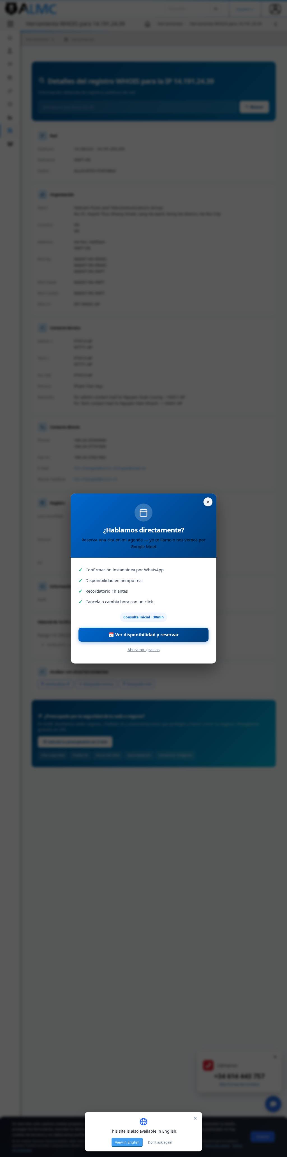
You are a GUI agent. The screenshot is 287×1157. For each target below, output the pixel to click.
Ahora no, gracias (144, 649)
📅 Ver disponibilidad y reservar (143, 635)
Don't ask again (160, 1142)
